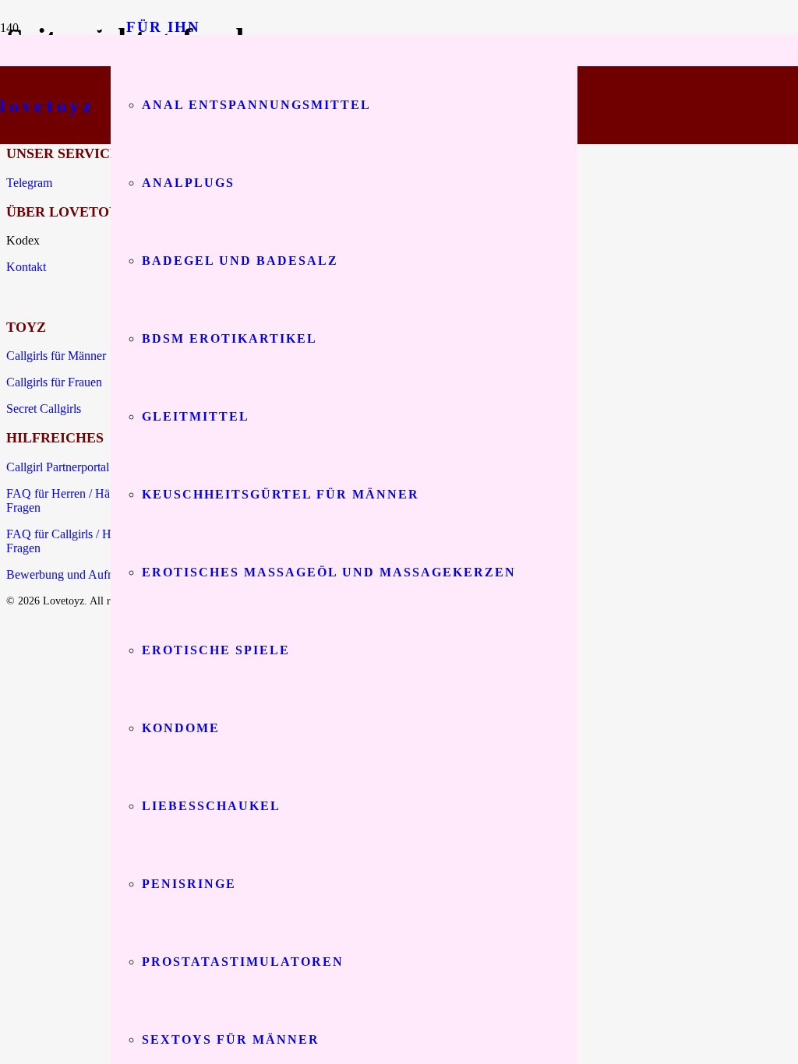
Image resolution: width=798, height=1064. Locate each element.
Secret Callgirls (43, 408)
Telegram (29, 182)
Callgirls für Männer (56, 355)
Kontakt (26, 266)
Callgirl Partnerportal (57, 467)
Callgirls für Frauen (54, 382)
